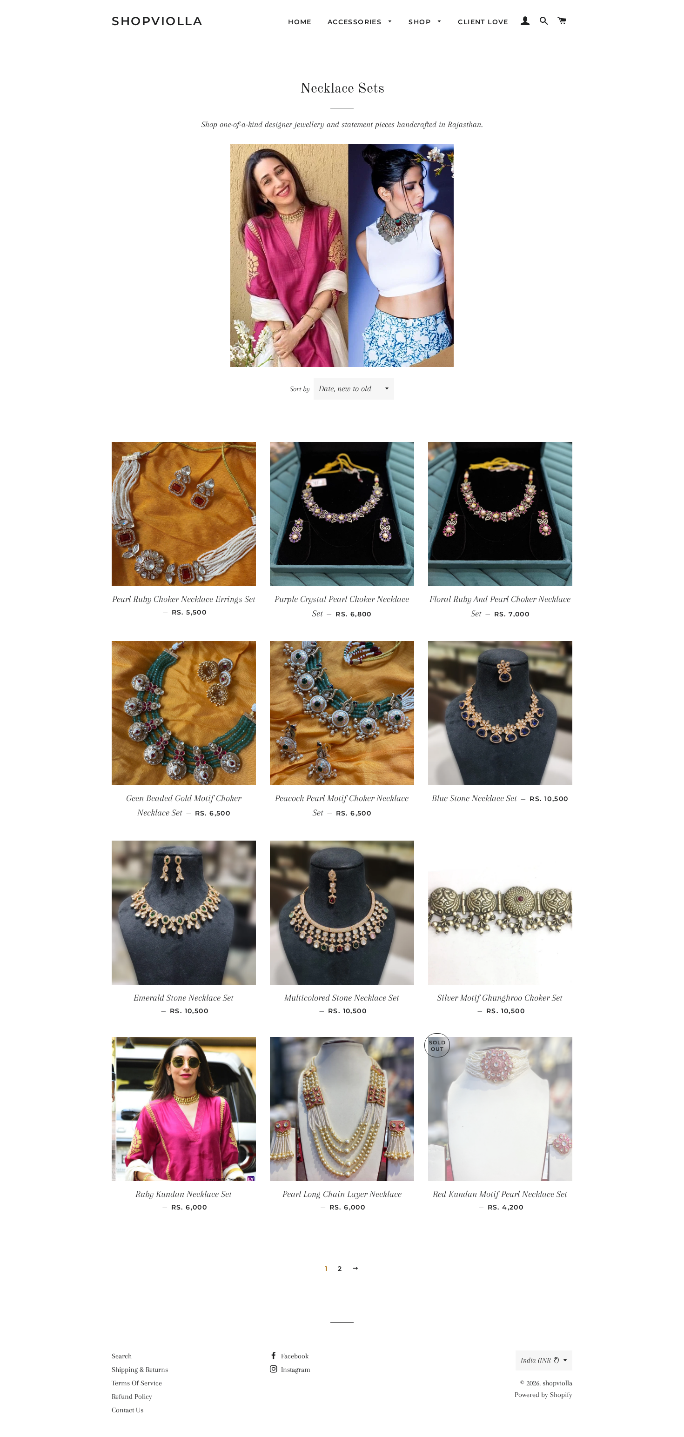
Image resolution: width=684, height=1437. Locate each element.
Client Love (483, 22)
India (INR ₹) (540, 1360)
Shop (421, 22)
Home (300, 22)
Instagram (294, 1369)
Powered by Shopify (543, 1394)
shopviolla (157, 21)
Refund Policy (132, 1396)
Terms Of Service (137, 1383)
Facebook (293, 1356)
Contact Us (127, 1410)
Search (122, 1356)
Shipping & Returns (140, 1369)
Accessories (356, 22)
